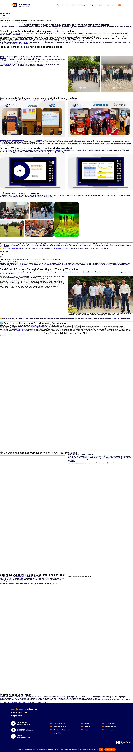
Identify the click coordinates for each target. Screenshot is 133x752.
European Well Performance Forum (10, 143)
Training (5, 64)
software (102, 263)
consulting (75, 263)
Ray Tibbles (23, 59)
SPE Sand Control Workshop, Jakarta (11, 141)
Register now (109, 730)
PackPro (3, 58)
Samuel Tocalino (19, 328)
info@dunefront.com (61, 248)
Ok (101, 749)
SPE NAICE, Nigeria (5, 140)
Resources (77, 463)
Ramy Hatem (21, 329)
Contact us (115, 318)
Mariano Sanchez (21, 330)
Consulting (87, 726)
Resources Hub (60, 153)
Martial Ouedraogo (18, 140)
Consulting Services (21, 42)
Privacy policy (110, 749)
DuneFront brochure (59, 723)
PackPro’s (14, 280)
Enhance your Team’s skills (35, 65)
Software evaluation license (61, 730)
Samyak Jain (42, 141)
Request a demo (109, 723)
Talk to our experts (110, 726)
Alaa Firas (21, 577)
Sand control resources (60, 726)
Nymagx (39, 140)
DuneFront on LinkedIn (14, 248)
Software (86, 723)
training (88, 263)
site (28, 153)
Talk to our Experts (24, 43)
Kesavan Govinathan (32, 61)
